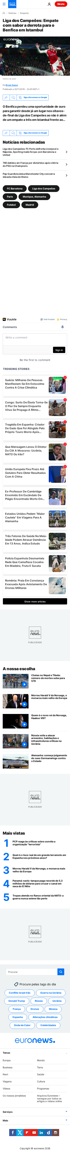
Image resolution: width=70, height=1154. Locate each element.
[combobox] (35, 971)
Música (53, 1009)
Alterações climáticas (45, 1017)
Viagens (7, 1081)
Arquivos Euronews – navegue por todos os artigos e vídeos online (49, 1098)
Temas (6, 1052)
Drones (35, 1009)
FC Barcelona (14, 188)
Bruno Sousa (12, 85)
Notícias (12, 13)
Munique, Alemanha (34, 196)
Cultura (41, 1081)
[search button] (60, 971)
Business (7, 1067)
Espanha (18, 1017)
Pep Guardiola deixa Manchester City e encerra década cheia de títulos (29, 175)
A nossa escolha (19, 668)
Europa (7, 1060)
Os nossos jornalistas (14, 1095)
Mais (5, 1120)
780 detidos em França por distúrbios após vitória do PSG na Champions (30, 164)
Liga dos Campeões (43, 188)
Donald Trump (16, 1001)
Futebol (11, 204)
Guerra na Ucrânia (50, 992)
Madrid (30, 204)
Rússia (39, 1001)
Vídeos (6, 1088)
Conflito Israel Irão (19, 992)
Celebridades (48, 1025)
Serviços (8, 1111)
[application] (35, 56)
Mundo (41, 1060)
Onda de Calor (22, 1025)
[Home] (4, 13)
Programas (43, 1088)
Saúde (40, 1074)
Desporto (24, 13)
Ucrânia (57, 1001)
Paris (10, 196)
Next (5, 1074)
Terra (40, 1067)
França (17, 1009)
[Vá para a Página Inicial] (12, 4)
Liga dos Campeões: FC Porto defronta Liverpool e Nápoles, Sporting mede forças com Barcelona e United (30, 151)
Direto (61, 4)
